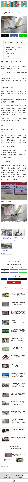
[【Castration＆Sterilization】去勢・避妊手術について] (6, 246)
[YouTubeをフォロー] (14, 282)
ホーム (7, 475)
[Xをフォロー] (20, 279)
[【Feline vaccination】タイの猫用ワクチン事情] (6, 232)
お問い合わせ (21, 477)
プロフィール (7, 477)
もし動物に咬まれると (11, 49)
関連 (8, 56)
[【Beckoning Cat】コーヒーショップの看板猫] (19, 232)
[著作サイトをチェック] (7, 279)
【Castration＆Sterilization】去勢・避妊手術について (6, 252)
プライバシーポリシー (20, 475)
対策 (7, 51)
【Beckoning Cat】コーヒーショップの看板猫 (18, 239)
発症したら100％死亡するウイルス (14, 47)
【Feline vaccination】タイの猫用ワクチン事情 (6, 239)
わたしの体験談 (10, 54)
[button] (25, 298)
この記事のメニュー (12, 42)
